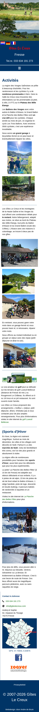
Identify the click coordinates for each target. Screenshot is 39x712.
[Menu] (19, 68)
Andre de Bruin (27, 709)
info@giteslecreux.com (16, 606)
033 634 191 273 (13, 601)
